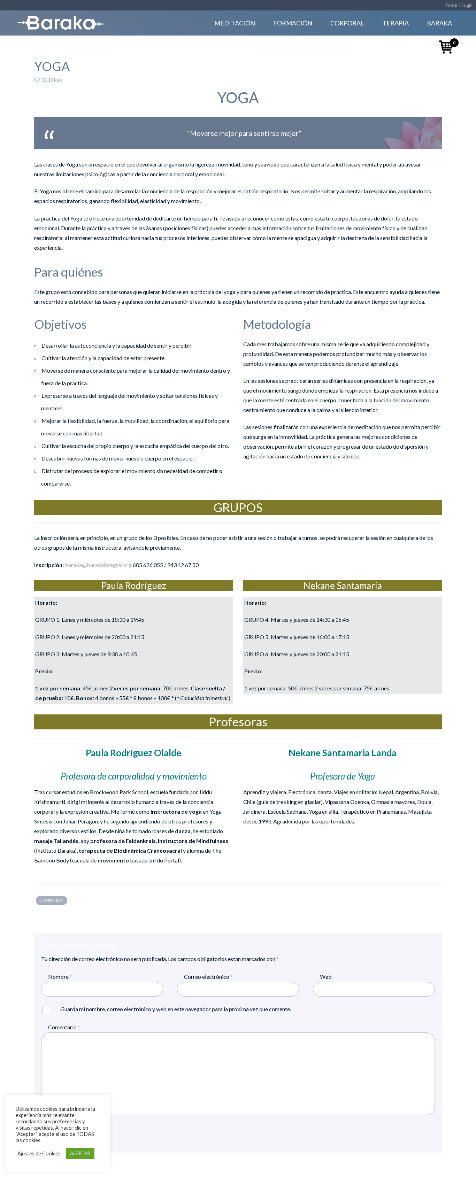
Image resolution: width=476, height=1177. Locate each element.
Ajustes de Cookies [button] (39, 1153)
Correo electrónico (208, 976)
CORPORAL (347, 23)
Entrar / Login (459, 5)
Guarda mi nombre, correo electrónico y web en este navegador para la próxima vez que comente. (175, 1009)
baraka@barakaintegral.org (98, 565)
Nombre (60, 976)
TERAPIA (395, 23)
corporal (51, 900)
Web (326, 976)
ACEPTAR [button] (80, 1153)
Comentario (64, 1027)
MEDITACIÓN (234, 23)
